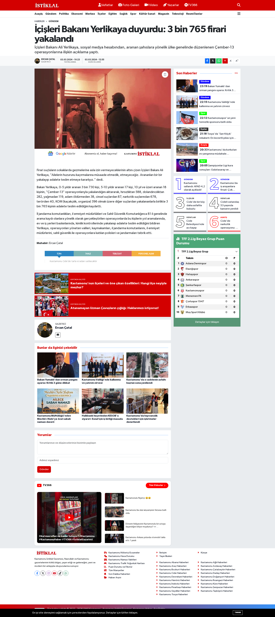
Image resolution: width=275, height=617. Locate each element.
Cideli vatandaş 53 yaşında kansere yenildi (229, 205)
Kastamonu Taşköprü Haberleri (217, 591)
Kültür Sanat (147, 13)
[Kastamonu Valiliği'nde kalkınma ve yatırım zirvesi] (103, 365)
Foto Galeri (130, 5)
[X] (43, 573)
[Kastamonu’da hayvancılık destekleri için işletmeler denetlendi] (147, 401)
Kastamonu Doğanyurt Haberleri (217, 577)
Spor (133, 13)
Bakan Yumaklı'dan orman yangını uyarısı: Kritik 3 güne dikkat (216, 88)
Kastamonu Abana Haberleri (174, 562)
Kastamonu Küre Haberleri (214, 584)
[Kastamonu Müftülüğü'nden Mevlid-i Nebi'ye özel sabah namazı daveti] (58, 401)
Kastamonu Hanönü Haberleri (174, 580)
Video (153, 5)
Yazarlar (173, 5)
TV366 (192, 5)
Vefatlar (107, 5)
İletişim (163, 552)
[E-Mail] (57, 335)
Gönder (44, 469)
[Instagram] (48, 573)
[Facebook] (37, 573)
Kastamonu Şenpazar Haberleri (217, 587)
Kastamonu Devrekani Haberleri (175, 577)
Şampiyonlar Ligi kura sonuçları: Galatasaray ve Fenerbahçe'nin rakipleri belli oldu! (216, 168)
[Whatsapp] (65, 573)
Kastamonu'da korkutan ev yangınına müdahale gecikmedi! (218, 152)
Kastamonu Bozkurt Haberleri (174, 569)
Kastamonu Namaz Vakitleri (123, 559)
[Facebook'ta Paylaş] (207, 61)
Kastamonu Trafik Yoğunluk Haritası (127, 563)
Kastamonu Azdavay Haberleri (216, 566)
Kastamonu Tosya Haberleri (173, 594)
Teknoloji (177, 13)
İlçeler (102, 13)
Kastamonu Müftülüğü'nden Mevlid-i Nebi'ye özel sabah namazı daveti (54, 418)
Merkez (90, 13)
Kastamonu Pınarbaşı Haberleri (175, 587)
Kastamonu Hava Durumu (121, 556)
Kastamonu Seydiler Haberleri (174, 591)
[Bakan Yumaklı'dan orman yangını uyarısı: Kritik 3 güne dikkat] (58, 365)
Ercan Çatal (63, 327)
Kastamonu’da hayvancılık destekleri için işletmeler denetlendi (142, 418)
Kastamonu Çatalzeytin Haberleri (218, 569)
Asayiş (39, 13)
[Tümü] (236, 73)
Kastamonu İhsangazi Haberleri (217, 580)
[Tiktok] (60, 573)
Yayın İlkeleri (165, 556)
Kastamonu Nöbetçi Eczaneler (124, 552)
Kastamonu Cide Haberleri (173, 573)
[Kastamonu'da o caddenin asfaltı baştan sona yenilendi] (147, 365)
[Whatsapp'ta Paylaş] (219, 61)
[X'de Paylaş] (212, 61)
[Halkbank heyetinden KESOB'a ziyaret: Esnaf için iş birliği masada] (103, 401)
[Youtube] (54, 573)
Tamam (238, 612)
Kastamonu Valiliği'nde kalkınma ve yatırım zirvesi (217, 104)
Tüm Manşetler (116, 570)
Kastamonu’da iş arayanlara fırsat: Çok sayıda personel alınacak (229, 187)
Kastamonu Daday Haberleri (215, 573)
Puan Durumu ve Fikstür (120, 567)
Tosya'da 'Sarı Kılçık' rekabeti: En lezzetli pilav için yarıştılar (216, 136)
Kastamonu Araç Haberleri (173, 566)
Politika (64, 13)
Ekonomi (77, 13)
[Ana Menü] (238, 14)
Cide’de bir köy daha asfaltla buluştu (196, 205)
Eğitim (113, 13)
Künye (204, 552)
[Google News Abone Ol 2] (103, 153)
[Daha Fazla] (225, 61)
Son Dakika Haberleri (119, 574)
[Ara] (238, 5)
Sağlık (123, 13)
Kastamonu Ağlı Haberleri (214, 562)
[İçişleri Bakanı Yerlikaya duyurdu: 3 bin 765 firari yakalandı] (103, 109)
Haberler (40, 21)
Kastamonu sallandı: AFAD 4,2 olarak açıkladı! (194, 186)
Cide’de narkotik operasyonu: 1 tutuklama (228, 224)
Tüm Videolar (156, 485)
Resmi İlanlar (194, 13)
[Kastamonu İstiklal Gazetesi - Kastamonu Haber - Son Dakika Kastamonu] (46, 5)
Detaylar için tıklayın (207, 322)
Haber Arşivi (115, 577)
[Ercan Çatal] (45, 330)
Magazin (163, 13)
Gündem (50, 13)
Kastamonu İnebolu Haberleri (174, 584)
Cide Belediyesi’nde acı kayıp (195, 224)
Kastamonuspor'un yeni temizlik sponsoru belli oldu (217, 120)
